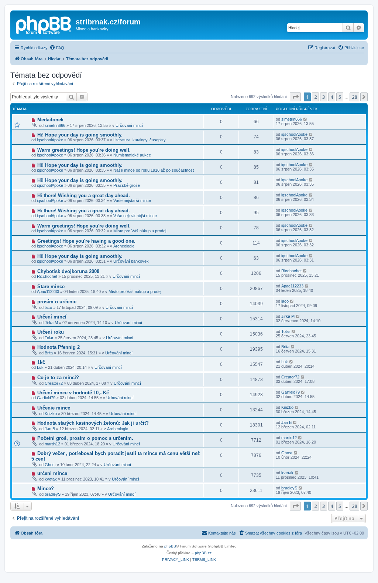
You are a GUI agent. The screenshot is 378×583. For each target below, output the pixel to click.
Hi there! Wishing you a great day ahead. (83, 195)
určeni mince (52, 473)
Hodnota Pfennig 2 (58, 347)
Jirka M (51, 322)
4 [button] (331, 97)
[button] (295, 96)
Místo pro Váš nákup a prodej (139, 231)
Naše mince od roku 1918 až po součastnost (153, 170)
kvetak (51, 479)
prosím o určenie (56, 301)
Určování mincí (129, 125)
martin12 (52, 444)
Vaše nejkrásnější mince (135, 215)
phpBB (170, 546)
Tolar (49, 338)
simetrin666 (55, 125)
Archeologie (123, 246)
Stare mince (51, 286)
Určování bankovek (131, 261)
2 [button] (315, 97)
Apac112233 (48, 291)
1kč (41, 362)
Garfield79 (46, 397)
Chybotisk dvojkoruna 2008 (68, 271)
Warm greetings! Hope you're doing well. (84, 150)
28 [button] (354, 97)
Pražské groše (126, 185)
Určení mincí (51, 317)
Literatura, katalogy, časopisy (139, 140)
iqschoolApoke (50, 140)
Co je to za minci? (58, 377)
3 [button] (323, 97)
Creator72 (54, 383)
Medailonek (50, 119)
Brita (49, 353)
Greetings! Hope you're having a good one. (86, 241)
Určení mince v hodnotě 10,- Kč (73, 392)
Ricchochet (47, 276)
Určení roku (50, 332)
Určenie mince (53, 408)
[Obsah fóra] (44, 24)
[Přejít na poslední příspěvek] (305, 119)
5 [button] (340, 97)
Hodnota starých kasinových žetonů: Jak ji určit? (93, 423)
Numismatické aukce (132, 155)
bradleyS (53, 494)
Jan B (50, 429)
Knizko (51, 413)
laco (48, 307)
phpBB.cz (203, 553)
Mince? (45, 488)
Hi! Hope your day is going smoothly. (80, 135)
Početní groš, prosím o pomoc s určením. (85, 438)
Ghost (50, 464)
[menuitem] (56, 47)
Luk (40, 367)
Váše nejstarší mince (132, 200)
